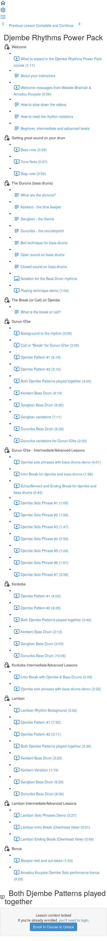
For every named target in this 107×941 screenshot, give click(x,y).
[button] (3, 4)
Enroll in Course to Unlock (53, 926)
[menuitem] (3, 11)
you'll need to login (73, 920)
